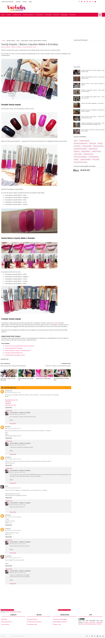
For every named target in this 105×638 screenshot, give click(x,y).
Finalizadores (39, 14)
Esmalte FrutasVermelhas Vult (14, 353)
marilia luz (8, 457)
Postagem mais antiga (64, 610)
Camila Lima (8, 391)
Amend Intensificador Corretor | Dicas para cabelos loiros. (92, 77)
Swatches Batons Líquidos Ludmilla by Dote (17, 350)
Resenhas (56, 14)
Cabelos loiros (17, 14)
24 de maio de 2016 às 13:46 (18, 504)
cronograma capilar (84, 140)
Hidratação (48, 14)
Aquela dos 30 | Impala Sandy (43, 378)
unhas (18, 40)
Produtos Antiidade (85, 159)
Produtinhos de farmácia (34, 622)
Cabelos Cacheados (98, 146)
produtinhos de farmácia (80, 148)
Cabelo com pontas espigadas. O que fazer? (92, 103)
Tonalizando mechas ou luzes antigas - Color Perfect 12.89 (92, 71)
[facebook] (79, 1)
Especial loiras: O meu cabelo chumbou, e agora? (92, 84)
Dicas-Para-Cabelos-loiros (80, 143)
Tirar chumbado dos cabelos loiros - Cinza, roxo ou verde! (92, 97)
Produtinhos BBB (86, 146)
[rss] (92, 1)
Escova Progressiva (93, 157)
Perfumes (72, 14)
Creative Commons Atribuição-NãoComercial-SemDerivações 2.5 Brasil (90, 623)
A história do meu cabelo (80, 162)
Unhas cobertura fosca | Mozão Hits (26, 379)
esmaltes (55, 323)
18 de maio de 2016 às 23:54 (18, 445)
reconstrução (92, 143)
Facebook (8, 403)
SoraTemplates (7, 636)
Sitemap (18, 1)
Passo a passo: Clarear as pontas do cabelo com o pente (92, 130)
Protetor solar (57, 624)
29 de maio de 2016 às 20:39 (18, 572)
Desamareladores (6, 622)
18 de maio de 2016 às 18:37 (13, 428)
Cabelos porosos (93, 148)
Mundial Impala (11, 40)
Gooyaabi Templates (20, 636)
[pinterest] (87, 1)
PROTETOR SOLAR (88, 154)
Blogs (30, 1)
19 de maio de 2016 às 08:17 (13, 488)
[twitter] (84, 1)
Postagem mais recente (7, 610)
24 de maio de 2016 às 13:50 (18, 543)
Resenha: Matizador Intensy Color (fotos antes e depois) (92, 90)
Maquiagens (64, 14)
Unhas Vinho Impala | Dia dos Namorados (8, 379)
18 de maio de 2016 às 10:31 (13, 392)
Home (2, 14)
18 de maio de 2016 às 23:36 (13, 459)
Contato (25, 1)
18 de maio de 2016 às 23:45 (18, 414)
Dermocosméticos (28, 14)
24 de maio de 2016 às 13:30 (18, 472)
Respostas (9, 410)
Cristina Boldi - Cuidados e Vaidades (20, 412)
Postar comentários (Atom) (13, 612)
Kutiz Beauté (77, 146)
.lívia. (6, 486)
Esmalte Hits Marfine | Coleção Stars (61, 379)
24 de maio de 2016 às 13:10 (13, 557)
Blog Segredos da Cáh (11, 400)
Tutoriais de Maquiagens (80, 157)
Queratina (76, 151)
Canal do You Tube (10, 405)
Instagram (8, 402)
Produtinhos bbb (32, 624)
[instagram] (82, 1)
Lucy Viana (8, 556)
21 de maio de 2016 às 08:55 (13, 517)
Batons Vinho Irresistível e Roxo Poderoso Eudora (19, 346)
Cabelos (9, 14)
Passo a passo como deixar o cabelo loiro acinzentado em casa (92, 117)
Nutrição (100, 143)
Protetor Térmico (96, 151)
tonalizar (76, 159)
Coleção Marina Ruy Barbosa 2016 (15, 355)
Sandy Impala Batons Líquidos (14, 348)
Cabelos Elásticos (85, 151)
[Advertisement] (46, 28)
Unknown (8, 515)
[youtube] (90, 1)
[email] (95, 1)
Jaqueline (7, 426)
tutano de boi (95, 159)
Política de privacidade (7, 1)
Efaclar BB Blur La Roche (60, 622)
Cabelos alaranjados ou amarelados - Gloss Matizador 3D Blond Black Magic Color (92, 123)
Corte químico (5, 624)
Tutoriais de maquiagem (60, 619)
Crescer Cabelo (78, 154)
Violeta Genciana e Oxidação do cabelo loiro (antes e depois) (92, 110)
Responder (9, 407)
